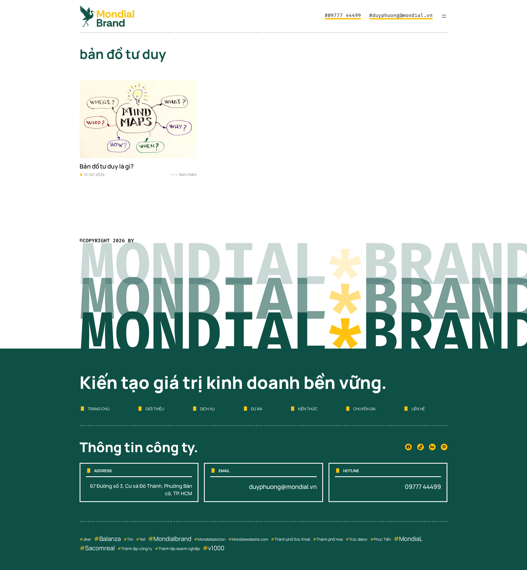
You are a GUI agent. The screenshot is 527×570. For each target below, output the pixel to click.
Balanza (110, 539)
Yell (142, 539)
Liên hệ (418, 408)
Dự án (256, 408)
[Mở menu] (444, 16)
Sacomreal (100, 548)
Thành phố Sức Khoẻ (292, 539)
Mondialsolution (211, 539)
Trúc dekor (358, 539)
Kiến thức (307, 408)
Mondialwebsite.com (250, 539)
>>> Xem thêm (184, 174)
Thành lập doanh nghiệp (179, 548)
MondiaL (410, 539)
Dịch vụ (207, 408)
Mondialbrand (172, 539)
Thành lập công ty (136, 548)
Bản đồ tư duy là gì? (107, 166)
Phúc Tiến (382, 539)
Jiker (87, 539)
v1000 (216, 548)
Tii (129, 539)
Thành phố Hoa (329, 539)
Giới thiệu (154, 408)
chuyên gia (364, 408)
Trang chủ (99, 408)
